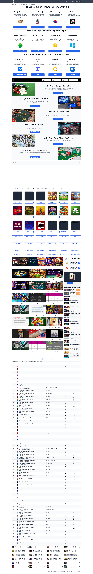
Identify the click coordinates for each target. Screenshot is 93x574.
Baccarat (29, 231)
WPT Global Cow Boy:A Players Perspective (26, 509)
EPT (19, 522)
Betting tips (52, 247)
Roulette (64, 236)
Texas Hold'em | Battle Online (38, 12)
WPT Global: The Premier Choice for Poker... (27, 454)
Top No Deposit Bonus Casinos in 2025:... (26, 487)
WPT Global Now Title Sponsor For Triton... (26, 429)
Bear (64, 202)
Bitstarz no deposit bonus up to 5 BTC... (26, 539)
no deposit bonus (22, 394)
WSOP (20, 369)
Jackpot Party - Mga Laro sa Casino (64, 231)
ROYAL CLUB (52, 231)
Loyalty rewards (52, 250)
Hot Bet (40, 202)
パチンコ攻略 (76, 357)
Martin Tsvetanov (22, 418)
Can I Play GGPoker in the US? (24, 500)
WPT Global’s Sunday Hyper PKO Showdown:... (27, 463)
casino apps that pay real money (29, 254)
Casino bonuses (17, 243)
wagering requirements (23, 458)
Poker (73, 1)
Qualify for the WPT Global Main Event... (26, 396)
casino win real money (53, 254)
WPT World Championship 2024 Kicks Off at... (27, 460)
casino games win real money (41, 254)
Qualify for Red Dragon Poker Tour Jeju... (26, 426)
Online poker (40, 247)
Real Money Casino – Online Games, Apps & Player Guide (62, 571)
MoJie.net (55, 59)
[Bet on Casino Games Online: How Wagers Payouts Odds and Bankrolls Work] (66, 314)
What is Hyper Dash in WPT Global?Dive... (26, 399)
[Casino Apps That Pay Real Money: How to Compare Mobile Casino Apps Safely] (66, 303)
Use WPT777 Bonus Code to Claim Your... (26, 439)
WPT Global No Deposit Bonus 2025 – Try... (26, 393)
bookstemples (64, 217)
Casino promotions (75, 247)
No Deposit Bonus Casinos (24, 488)
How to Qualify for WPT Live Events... (25, 378)
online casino (21, 376)
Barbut (17, 231)
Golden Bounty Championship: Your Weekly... (27, 469)
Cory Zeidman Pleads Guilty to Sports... (26, 506)
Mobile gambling (40, 243)
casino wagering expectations (24, 388)
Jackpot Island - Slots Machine (76, 231)
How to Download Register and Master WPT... (27, 390)
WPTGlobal (21, 485)
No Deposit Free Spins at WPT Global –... (26, 384)
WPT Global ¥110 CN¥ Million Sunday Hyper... (27, 490)
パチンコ (71, 342)
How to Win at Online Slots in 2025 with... (26, 423)
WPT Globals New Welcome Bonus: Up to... (26, 411)
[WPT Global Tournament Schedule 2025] (66, 345)
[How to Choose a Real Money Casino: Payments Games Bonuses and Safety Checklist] (66, 310)
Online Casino (72, 349)
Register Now (55, 35)
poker (20, 504)
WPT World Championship (24, 461)
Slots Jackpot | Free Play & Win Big (20, 12)
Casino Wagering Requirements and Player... (27, 387)
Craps (75, 240)
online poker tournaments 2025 (25, 449)
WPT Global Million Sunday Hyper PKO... (26, 518)
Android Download (20, 35)
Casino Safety (78, 311)
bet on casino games (75, 254)
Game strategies (17, 247)
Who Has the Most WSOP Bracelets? (25, 368)
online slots (21, 424)
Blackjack (52, 236)
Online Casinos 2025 (23, 409)
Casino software (40, 250)
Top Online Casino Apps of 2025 (25, 536)
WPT (20, 446)
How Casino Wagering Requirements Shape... (27, 457)
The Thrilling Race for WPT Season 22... (26, 515)
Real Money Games (77, 307)
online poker (21, 406)
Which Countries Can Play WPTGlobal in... (26, 484)
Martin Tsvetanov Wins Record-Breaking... (26, 417)
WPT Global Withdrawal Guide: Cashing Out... (27, 475)
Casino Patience (75, 217)
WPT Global (21, 379)
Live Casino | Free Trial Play (73, 12)
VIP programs (29, 243)
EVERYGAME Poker (22, 366)
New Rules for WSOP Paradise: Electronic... (27, 524)
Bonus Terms (76, 349)
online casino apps (22, 537)
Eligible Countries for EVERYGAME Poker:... (26, 365)
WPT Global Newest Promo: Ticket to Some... (27, 527)
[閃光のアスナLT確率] (66, 341)
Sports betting (52, 240)
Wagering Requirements (73, 300)
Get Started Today (58, 93)
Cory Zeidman (21, 507)
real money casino (17, 254)
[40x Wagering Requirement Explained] (66, 349)
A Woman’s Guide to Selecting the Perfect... (27, 371)
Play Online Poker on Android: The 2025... (26, 420)
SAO (73, 342)
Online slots (64, 240)
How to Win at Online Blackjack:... (25, 414)
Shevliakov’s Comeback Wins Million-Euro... (27, 493)
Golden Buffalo (17, 202)
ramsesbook (40, 217)
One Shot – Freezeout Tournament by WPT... (27, 512)
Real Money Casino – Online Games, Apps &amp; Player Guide (24, 4)
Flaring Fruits (17, 217)
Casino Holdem (41, 231)
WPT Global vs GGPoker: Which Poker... (26, 466)
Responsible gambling (52, 243)
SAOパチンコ (72, 357)
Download (78, 1)
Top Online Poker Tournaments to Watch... (26, 448)
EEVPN (38, 59)
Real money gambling (75, 250)
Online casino (17, 236)
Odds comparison (64, 247)
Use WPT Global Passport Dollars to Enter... (26, 451)
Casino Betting (71, 315)
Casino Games (71, 307)
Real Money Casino (72, 311)
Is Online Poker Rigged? (23, 432)
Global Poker (21, 473)
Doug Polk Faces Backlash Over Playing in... (27, 381)
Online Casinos (75, 353)
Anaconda (29, 217)
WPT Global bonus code (23, 440)
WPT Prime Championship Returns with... (26, 445)
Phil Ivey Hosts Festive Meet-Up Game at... (26, 497)
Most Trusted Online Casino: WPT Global (26, 402)
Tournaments (29, 247)
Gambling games (29, 236)
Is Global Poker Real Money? (24, 472)
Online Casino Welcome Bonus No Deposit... (27, 374)
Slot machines (41, 236)
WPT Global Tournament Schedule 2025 (26, 530)
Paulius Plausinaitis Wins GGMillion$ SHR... (27, 503)
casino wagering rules (23, 543)
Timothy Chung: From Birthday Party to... (26, 481)
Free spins (17, 250)
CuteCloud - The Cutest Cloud (20, 59)
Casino (65, 1)
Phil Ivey (20, 498)
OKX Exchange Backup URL (72, 35)
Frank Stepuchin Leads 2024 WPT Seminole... (27, 478)
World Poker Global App (72, 289)
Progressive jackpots (40, 240)
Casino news (64, 250)
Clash (75, 202)
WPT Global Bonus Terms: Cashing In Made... (27, 533)
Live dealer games (29, 240)
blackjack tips (21, 415)
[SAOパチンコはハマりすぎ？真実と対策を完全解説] (66, 356)
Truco (29, 202)
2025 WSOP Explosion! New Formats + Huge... (27, 442)
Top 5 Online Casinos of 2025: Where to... (26, 408)
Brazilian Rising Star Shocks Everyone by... (26, 521)
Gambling (71, 353)
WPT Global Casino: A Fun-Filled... (25, 435)
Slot (69, 1)
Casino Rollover (80, 300)
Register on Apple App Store (37, 35)
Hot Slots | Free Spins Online (55, 12)
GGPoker (20, 501)
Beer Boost (52, 202)
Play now (78, 290)
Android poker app (22, 421)
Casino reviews (75, 243)
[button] (41, 359)
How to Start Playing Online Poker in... (26, 405)
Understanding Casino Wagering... (25, 542)
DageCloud (72, 59)
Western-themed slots (23, 510)
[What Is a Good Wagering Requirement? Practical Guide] (66, 352)
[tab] (16, 188)
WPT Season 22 (22, 516)
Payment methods (29, 250)
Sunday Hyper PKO (22, 464)
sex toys (20, 373)
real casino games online (64, 254)
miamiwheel (52, 217)
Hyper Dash (21, 400)
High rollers (64, 243)
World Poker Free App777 (71, 291)
